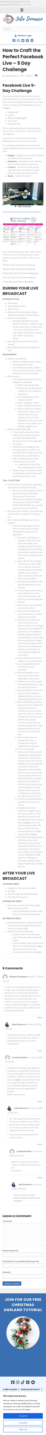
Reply (39, 1017)
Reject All (23, 1429)
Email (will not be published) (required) (21, 1261)
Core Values (10, 1389)
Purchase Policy (30, 1389)
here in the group (27, 265)
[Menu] (22, 10)
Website (7, 1272)
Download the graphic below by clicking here (22, 212)
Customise (23, 1423)
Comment (7, 1221)
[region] (23, 1413)
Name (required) (10, 1250)
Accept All (23, 1416)
